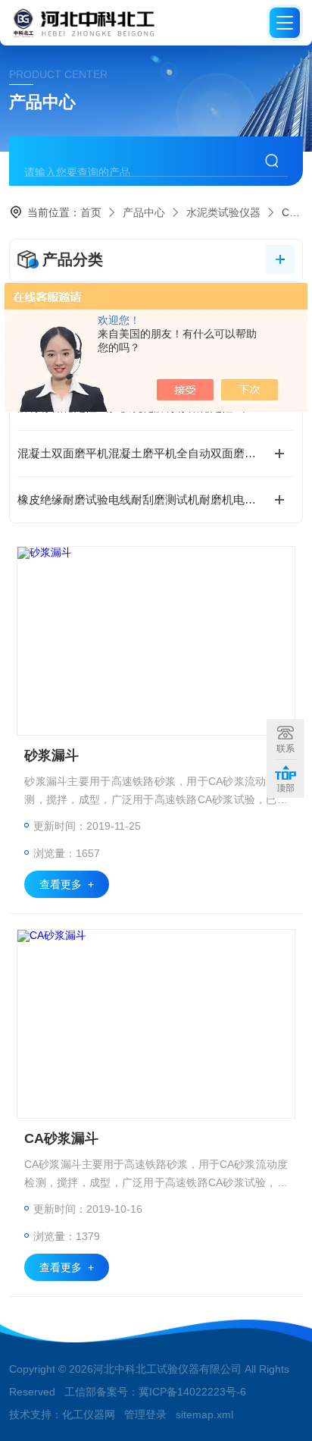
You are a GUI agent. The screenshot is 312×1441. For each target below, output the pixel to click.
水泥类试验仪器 (223, 212)
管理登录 (145, 1414)
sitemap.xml (204, 1414)
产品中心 (144, 212)
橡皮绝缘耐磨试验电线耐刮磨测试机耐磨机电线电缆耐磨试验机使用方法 (155, 499)
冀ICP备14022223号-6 (192, 1392)
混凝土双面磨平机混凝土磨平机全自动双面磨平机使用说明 (155, 453)
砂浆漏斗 (51, 755)
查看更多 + (66, 884)
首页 (90, 212)
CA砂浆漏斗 (61, 1138)
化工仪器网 (88, 1414)
